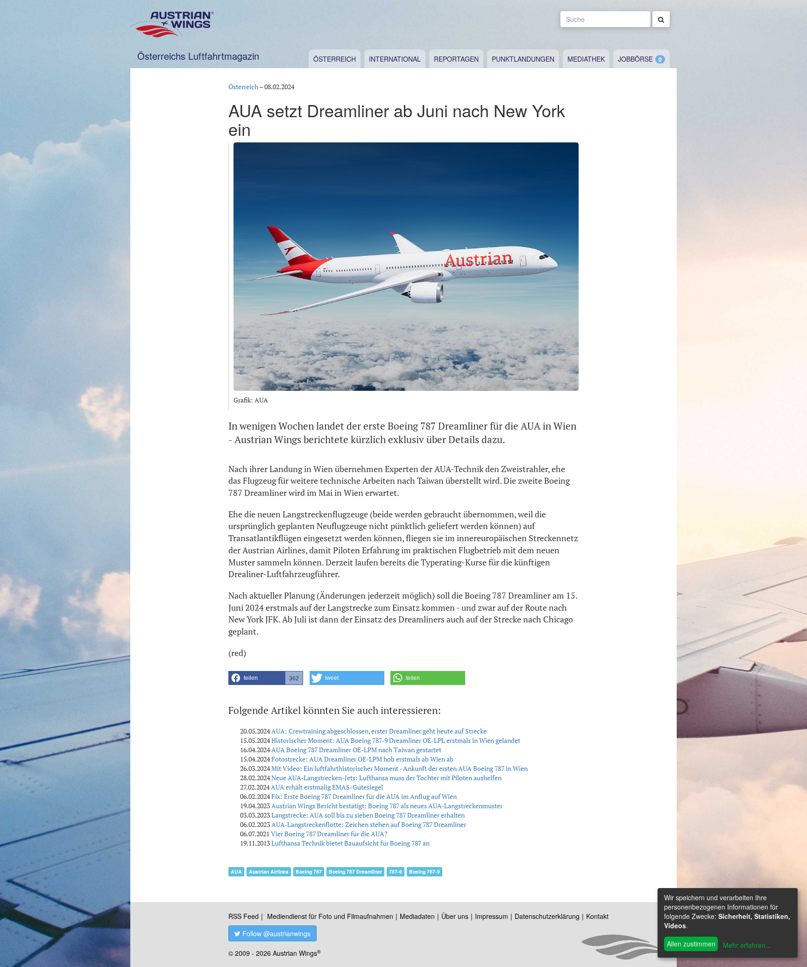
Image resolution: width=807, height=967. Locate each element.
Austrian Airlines (269, 871)
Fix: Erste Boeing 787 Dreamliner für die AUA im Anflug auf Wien (364, 796)
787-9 (395, 871)
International (395, 59)
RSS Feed (243, 916)
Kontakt (597, 916)
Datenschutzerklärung (547, 916)
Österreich (334, 59)
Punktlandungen (523, 59)
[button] (265, 678)
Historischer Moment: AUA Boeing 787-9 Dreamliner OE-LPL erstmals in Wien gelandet (395, 740)
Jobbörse (635, 59)
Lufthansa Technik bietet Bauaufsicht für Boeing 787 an (350, 843)
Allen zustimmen (691, 943)
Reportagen (456, 59)
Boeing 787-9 (424, 871)
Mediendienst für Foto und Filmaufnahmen (330, 916)
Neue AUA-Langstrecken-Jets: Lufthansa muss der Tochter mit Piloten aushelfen (386, 777)
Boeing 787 (309, 871)
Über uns (454, 916)
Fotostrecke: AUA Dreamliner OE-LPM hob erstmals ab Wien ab (362, 759)
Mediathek (586, 59)
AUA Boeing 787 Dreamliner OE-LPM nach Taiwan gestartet (356, 749)
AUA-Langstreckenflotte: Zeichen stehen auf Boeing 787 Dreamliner (368, 824)
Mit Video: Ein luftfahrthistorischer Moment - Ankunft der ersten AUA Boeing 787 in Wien (399, 768)
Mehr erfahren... (747, 945)
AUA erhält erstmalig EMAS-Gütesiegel (327, 787)
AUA (236, 871)
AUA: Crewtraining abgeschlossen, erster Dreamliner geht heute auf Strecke (379, 731)
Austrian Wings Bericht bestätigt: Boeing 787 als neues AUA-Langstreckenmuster (387, 805)
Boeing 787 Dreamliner (355, 871)
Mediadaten (417, 916)
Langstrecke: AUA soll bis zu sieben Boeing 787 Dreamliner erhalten (368, 815)
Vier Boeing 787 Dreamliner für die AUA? (329, 833)
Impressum (491, 916)
